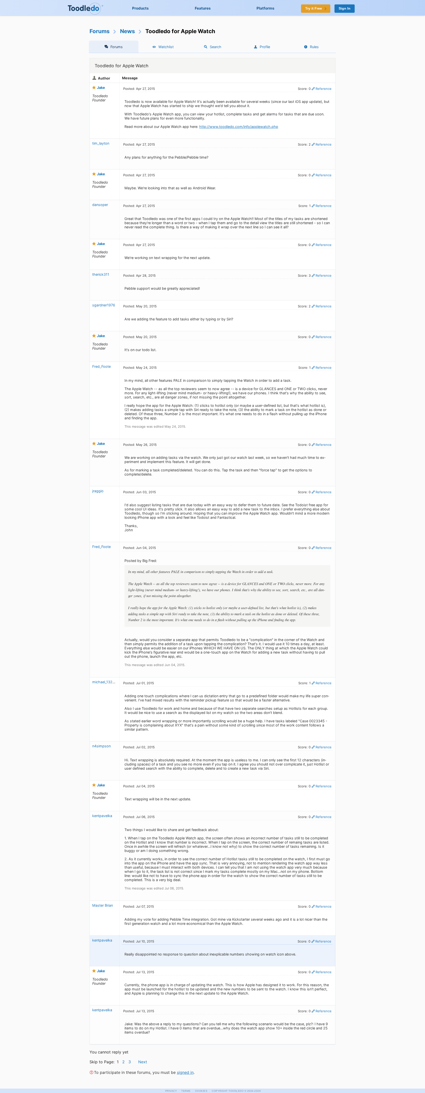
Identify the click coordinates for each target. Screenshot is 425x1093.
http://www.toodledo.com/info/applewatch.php (238, 126)
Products (140, 8)
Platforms (265, 8)
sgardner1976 (103, 305)
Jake (101, 87)
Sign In (344, 8)
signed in (185, 1072)
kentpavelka (102, 816)
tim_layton (100, 143)
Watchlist (166, 47)
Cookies (201, 1091)
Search (215, 47)
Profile (265, 47)
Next (142, 1061)
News (127, 31)
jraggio (98, 491)
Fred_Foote (101, 366)
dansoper (100, 205)
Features (203, 8)
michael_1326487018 (109, 682)
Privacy (171, 1091)
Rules (314, 47)
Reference (324, 89)
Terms (186, 1091)
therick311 (100, 274)
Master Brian (102, 905)
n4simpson (101, 746)
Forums (100, 31)
